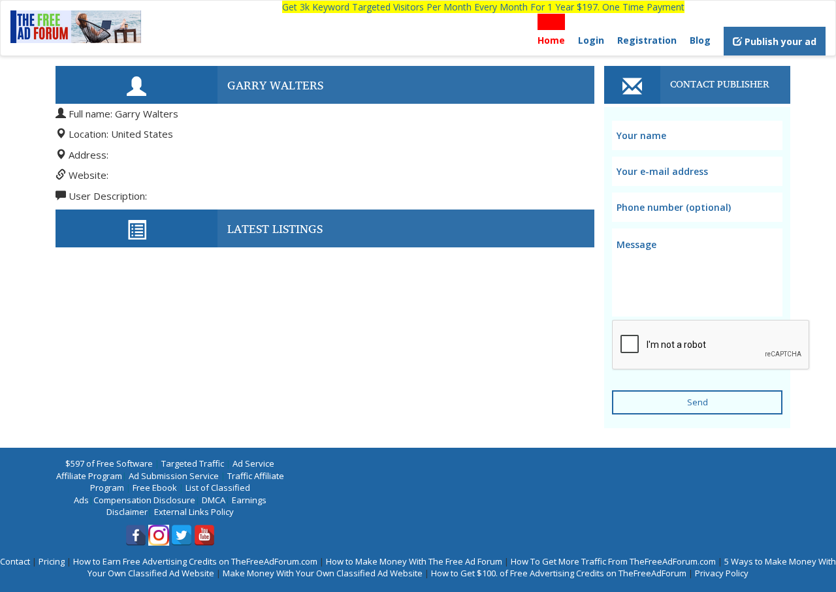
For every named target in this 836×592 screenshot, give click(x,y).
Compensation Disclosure (144, 500)
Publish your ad (779, 41)
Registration (647, 40)
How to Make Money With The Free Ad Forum (414, 561)
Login (591, 40)
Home (551, 40)
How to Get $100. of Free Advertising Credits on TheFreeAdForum (558, 573)
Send (697, 402)
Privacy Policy (721, 573)
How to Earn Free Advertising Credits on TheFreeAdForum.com (195, 561)
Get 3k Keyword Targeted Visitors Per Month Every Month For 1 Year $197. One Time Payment (483, 7)
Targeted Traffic (192, 463)
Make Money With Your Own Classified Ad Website (323, 573)
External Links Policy (194, 512)
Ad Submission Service (174, 476)
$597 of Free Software (109, 463)
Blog (700, 40)
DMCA (213, 500)
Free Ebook (155, 487)
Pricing (52, 561)
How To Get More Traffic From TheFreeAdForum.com (613, 561)
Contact (15, 561)
